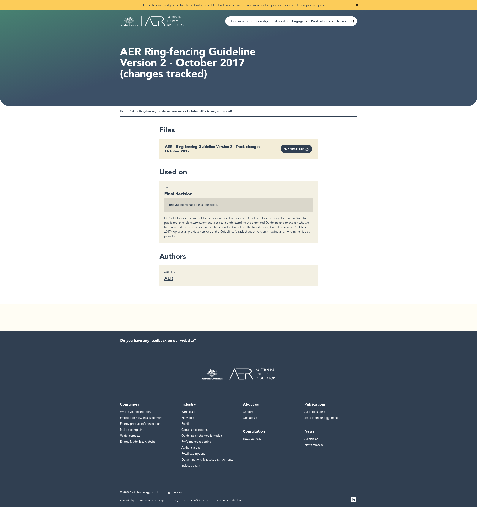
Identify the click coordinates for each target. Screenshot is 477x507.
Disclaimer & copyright (152, 500)
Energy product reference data (140, 424)
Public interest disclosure (229, 500)
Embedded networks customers (141, 418)
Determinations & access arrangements (207, 459)
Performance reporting (196, 442)
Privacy (174, 500)
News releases (313, 445)
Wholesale (188, 412)
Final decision (178, 193)
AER (168, 278)
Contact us (250, 418)
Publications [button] (320, 21)
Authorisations (190, 448)
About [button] (280, 21)
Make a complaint (131, 430)
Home (124, 111)
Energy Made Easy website (138, 442)
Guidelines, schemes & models (201, 436)
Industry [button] (261, 21)
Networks (187, 418)
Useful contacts (130, 436)
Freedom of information (196, 500)
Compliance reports (194, 430)
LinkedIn (353, 499)
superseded (209, 205)
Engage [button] (298, 21)
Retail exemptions (193, 454)
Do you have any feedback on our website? (158, 340)
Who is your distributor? (135, 412)
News (341, 21)
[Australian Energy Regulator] (152, 21)
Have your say (252, 439)
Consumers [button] (239, 21)
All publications (314, 412)
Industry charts (191, 465)
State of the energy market (321, 418)
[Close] (357, 5)
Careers (248, 412)
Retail (185, 424)
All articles (311, 439)
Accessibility (127, 500)
